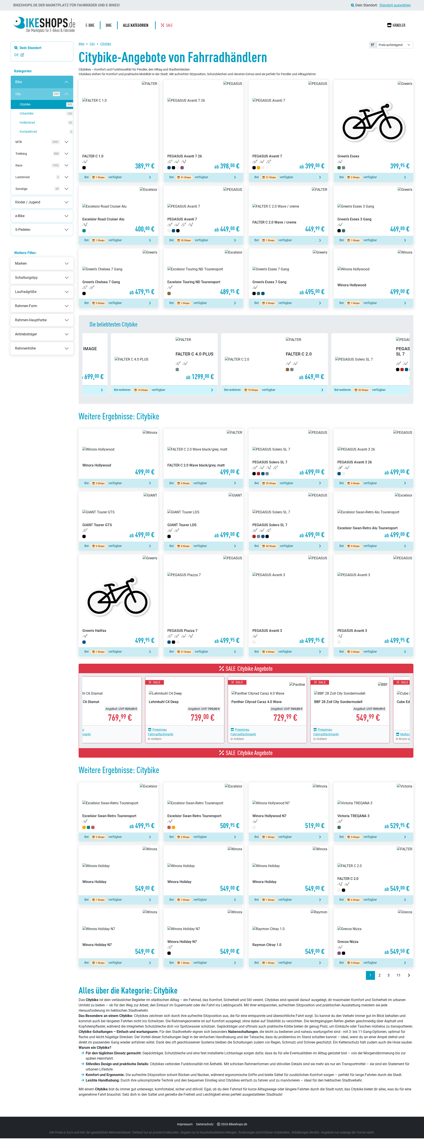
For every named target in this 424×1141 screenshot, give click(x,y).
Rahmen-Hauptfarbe (31, 320)
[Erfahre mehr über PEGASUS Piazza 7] (203, 601)
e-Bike (15, 212)
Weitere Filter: (25, 253)
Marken (21, 263)
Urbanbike (44, 113)
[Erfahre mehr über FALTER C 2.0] (246, 359)
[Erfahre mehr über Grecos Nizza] (373, 933)
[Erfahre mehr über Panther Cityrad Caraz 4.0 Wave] (245, 701)
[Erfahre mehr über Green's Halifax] (118, 601)
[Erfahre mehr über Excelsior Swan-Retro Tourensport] (118, 808)
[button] (137, 25)
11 (399, 975)
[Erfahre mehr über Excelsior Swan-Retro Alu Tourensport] (373, 517)
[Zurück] (362, 975)
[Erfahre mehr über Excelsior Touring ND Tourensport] (203, 274)
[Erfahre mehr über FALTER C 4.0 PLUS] (136, 359)
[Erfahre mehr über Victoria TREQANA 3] (373, 808)
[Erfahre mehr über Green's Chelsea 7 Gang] (118, 274)
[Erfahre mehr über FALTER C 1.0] (118, 126)
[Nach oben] (412, 1128)
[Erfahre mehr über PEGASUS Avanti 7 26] (203, 126)
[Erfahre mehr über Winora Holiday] (118, 870)
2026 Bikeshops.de (234, 1124)
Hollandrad (44, 122)
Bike (14, 78)
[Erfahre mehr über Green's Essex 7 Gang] (288, 274)
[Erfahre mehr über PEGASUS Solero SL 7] (356, 359)
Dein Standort (30, 48)
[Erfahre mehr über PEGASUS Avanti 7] (288, 126)
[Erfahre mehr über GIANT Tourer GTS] (118, 517)
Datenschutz (205, 1124)
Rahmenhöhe (25, 348)
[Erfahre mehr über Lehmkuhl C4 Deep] (163, 701)
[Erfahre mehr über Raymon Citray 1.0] (288, 933)
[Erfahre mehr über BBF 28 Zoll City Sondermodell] (328, 701)
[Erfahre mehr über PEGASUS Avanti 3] (288, 601)
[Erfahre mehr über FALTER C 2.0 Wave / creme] (288, 211)
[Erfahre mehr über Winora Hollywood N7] (288, 808)
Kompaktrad (44, 131)
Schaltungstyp (26, 277)
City (92, 44)
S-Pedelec (18, 226)
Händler (399, 25)
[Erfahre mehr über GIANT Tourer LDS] (203, 517)
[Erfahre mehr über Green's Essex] (373, 126)
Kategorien (23, 71)
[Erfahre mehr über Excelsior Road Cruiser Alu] (118, 211)
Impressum (185, 1124)
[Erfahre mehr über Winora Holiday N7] (118, 933)
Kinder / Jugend (23, 199)
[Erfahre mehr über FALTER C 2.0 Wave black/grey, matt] (203, 454)
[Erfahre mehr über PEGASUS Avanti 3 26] (373, 454)
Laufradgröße (25, 292)
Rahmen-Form (26, 306)
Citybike (44, 104)
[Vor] (408, 975)
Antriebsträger (26, 334)
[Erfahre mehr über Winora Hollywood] (373, 274)
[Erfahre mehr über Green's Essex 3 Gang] (373, 211)
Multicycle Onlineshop (394, 734)
